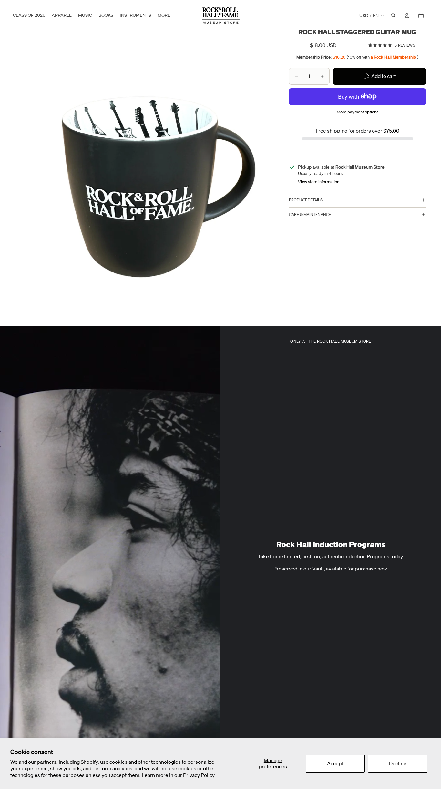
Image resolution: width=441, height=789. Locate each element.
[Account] (407, 15)
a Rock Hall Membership (394, 56)
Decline (397, 763)
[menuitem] (163, 15)
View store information (318, 182)
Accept (335, 763)
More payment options (357, 112)
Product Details (306, 200)
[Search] (393, 15)
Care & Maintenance (310, 214)
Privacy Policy (199, 775)
